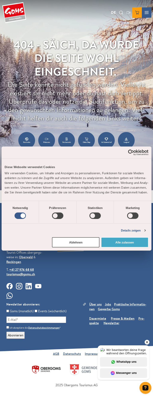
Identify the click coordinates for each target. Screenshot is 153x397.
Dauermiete (97, 318)
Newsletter (111, 323)
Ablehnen (75, 242)
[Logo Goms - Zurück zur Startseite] (14, 13)
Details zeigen (131, 230)
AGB (56, 354)
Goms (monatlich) (21, 311)
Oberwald (26, 257)
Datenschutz (72, 354)
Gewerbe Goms (109, 309)
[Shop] (137, 12)
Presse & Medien (122, 318)
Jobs (108, 304)
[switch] (57, 215)
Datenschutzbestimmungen (44, 327)
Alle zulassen (124, 242)
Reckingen (13, 262)
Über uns (95, 304)
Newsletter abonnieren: (23, 304)
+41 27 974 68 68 (21, 269)
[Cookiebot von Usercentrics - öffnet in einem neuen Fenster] (131, 152)
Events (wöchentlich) (52, 311)
